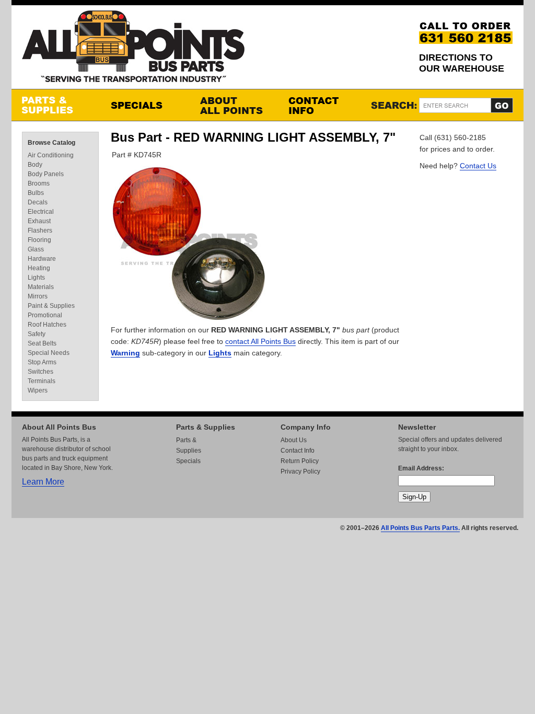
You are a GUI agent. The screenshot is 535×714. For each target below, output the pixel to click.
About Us (294, 440)
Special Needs (48, 352)
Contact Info (322, 105)
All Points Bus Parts (133, 49)
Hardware (42, 258)
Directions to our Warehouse (461, 63)
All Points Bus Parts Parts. (420, 528)
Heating (39, 268)
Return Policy (300, 461)
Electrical (41, 211)
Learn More (43, 481)
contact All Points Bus (260, 341)
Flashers (40, 230)
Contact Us (478, 166)
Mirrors (38, 296)
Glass (36, 249)
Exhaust (39, 221)
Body (35, 164)
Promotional (45, 315)
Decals (38, 202)
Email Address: (421, 468)
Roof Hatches (47, 324)
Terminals (41, 381)
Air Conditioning (51, 155)
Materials (41, 287)
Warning (125, 353)
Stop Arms (42, 362)
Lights (219, 353)
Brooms (39, 183)
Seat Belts (42, 343)
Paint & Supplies (51, 305)
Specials (145, 105)
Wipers (38, 390)
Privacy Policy (300, 471)
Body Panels (46, 174)
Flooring (39, 240)
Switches (40, 371)
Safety (36, 334)
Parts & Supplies (56, 105)
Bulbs (36, 193)
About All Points (234, 105)
